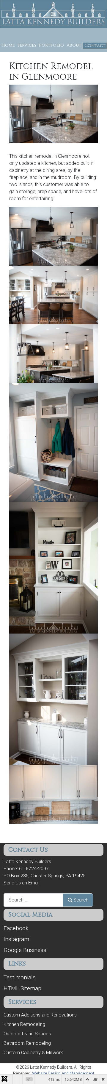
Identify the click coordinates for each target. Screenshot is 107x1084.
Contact (95, 45)
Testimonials (20, 977)
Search (80, 900)
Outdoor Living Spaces (27, 1034)
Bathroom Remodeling (27, 1043)
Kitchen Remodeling (24, 1024)
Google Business (25, 950)
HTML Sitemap (22, 988)
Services (27, 45)
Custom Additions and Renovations (40, 1015)
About (74, 45)
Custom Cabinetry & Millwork (33, 1052)
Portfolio (51, 45)
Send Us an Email (22, 883)
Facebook (16, 928)
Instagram (16, 939)
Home (8, 45)
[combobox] (33, 900)
